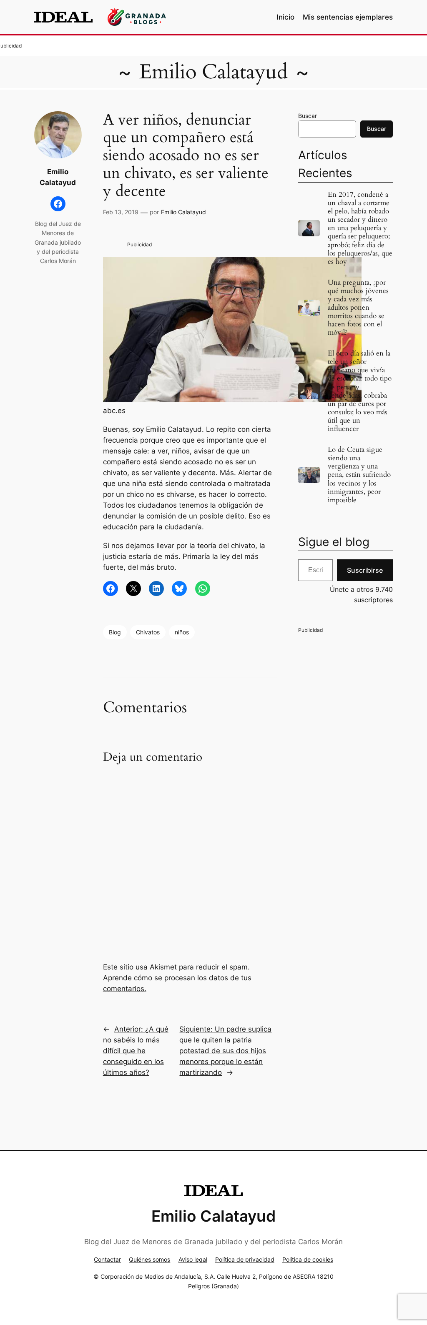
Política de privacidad (244, 1259)
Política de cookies (307, 1259)
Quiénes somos (149, 1259)
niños (182, 632)
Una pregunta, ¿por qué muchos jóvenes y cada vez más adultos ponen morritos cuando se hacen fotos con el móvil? (358, 307)
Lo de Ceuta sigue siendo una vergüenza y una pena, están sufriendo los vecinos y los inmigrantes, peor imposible (359, 475)
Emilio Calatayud (213, 72)
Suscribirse (365, 570)
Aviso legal (192, 1259)
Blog (115, 632)
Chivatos (148, 632)
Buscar (307, 115)
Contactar (107, 1259)
